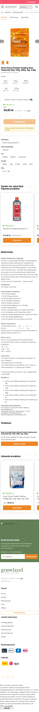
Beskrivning (14, 17)
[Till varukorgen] (36, 7)
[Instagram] (12, 677)
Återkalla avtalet (19, 613)
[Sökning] (30, 7)
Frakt (28, 111)
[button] (3, 62)
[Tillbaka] (2, 41)
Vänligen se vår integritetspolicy (11, 552)
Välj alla (7, 708)
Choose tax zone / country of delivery (16, 100)
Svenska (32, 2)
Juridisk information (9, 617)
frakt (21, 578)
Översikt (4, 17)
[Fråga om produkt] (10, 177)
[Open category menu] (2, 6)
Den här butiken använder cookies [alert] (11, 685)
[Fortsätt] (37, 41)
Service (4, 588)
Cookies (3, 637)
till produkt (17, 240)
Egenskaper (25, 17)
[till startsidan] (11, 7)
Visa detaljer (9, 706)
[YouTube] (7, 677)
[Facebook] (3, 677)
